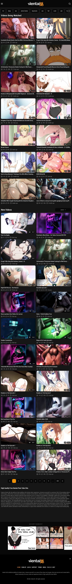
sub (61, 11)
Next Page (62, 481)
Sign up (23, 567)
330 (58, 481)
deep (9, 11)
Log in (29, 567)
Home (19, 567)
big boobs (34, 11)
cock (55, 11)
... (52, 481)
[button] (69, 11)
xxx (16, 11)
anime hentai (24, 11)
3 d (3, 11)
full (48, 11)
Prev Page (10, 481)
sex (42, 11)
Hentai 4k (33, 579)
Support (34, 567)
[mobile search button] (69, 3)
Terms (40, 567)
